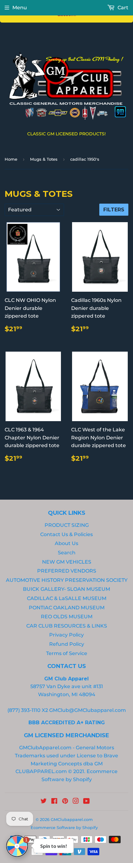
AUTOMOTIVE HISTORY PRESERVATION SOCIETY (66, 580)
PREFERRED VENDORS (66, 571)
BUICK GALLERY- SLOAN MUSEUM (66, 589)
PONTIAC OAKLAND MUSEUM (67, 608)
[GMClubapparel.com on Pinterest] (65, 802)
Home (11, 159)
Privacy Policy (66, 635)
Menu (19, 8)
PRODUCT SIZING (67, 525)
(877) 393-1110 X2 (27, 710)
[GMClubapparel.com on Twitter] (44, 802)
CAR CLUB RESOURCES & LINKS (66, 626)
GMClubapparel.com (72, 819)
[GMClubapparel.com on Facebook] (54, 802)
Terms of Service (66, 653)
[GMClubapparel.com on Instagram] (76, 802)
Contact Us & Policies (66, 534)
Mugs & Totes (44, 159)
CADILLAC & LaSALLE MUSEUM (66, 598)
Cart (122, 8)
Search (66, 553)
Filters (113, 210)
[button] (17, 846)
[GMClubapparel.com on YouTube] (86, 802)
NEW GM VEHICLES (66, 562)
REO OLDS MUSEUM (66, 617)
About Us (66, 543)
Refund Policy (66, 644)
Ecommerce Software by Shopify (64, 827)
